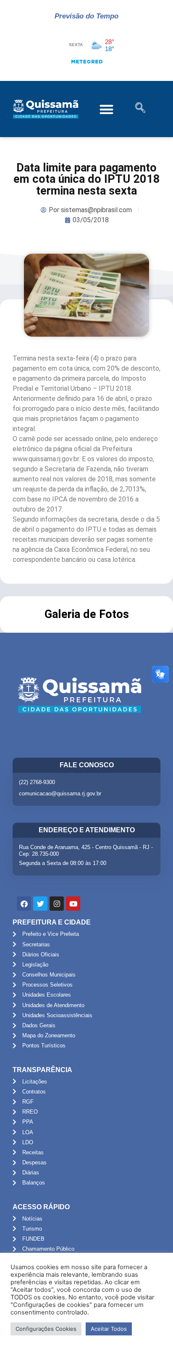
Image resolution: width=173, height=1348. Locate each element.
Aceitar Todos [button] (109, 1328)
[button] (106, 109)
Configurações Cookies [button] (46, 1328)
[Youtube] (73, 903)
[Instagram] (57, 903)
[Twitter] (40, 903)
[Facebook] (24, 903)
